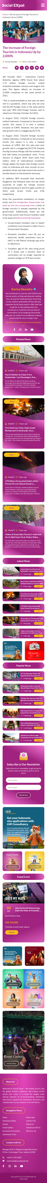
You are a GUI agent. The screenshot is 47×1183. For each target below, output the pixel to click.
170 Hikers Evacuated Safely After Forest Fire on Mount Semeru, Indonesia (21, 484)
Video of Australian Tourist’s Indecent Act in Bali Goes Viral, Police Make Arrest (23, 537)
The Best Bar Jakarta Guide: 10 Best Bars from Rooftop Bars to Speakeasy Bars (31, 700)
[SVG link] (13, 5)
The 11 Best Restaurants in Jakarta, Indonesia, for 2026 (30, 724)
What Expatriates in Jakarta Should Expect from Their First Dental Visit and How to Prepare (32, 688)
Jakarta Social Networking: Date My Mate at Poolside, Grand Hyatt (27, 910)
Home (5, 14)
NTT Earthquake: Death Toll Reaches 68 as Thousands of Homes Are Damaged (30, 676)
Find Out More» (33, 1102)
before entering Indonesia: (28, 218)
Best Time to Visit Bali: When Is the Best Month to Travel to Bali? (32, 582)
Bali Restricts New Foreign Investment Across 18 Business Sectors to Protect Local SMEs (31, 737)
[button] (42, 5)
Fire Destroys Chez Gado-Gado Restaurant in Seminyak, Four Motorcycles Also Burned (20, 430)
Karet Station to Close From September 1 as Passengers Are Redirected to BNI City (20, 377)
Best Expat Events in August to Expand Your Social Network (31, 712)
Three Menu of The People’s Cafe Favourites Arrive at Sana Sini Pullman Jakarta (32, 621)
